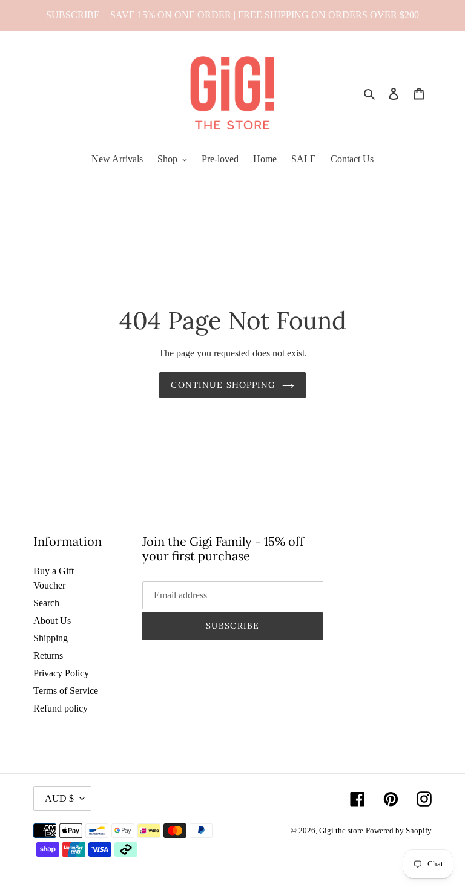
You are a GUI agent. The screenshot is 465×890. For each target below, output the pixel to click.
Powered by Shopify (399, 830)
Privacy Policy (61, 673)
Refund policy (60, 708)
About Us (52, 620)
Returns (48, 655)
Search (46, 603)
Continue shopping (223, 384)
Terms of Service (65, 690)
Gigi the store (341, 830)
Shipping (50, 638)
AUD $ (59, 798)
